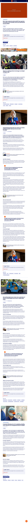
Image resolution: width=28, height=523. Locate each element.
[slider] (14, 14)
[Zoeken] (27, 1)
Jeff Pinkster (10, 131)
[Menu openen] (1, 1)
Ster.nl (16, 47)
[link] (5, 19)
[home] (14, 1)
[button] (2, 16)
